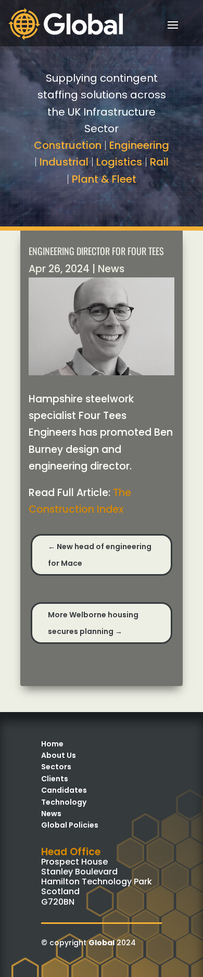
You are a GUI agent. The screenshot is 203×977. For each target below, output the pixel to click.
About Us (58, 755)
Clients (54, 778)
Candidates (64, 790)
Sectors (56, 767)
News (111, 269)
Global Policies (69, 825)
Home (52, 744)
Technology (63, 802)
